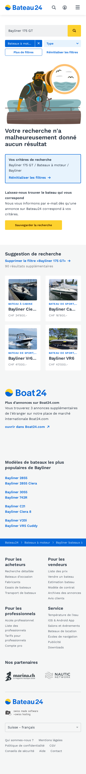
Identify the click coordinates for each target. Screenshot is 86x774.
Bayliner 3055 (16, 492)
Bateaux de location (62, 631)
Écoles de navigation (62, 636)
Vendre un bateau (61, 576)
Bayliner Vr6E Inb (25, 358)
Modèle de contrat (61, 587)
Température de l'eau (63, 615)
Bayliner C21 (15, 506)
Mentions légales (50, 740)
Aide (42, 751)
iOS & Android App (61, 620)
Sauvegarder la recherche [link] (33, 225)
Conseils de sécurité (19, 751)
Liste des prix (57, 571)
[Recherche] (54, 7)
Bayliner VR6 (61, 358)
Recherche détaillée (19, 571)
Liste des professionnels (15, 628)
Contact (56, 751)
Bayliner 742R (16, 497)
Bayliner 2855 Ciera (21, 483)
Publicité (54, 642)
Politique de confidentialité (24, 745)
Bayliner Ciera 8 (18, 512)
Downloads (56, 647)
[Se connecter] (65, 7)
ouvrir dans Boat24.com (25, 427)
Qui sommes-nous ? (19, 740)
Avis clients (56, 598)
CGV (52, 745)
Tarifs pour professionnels (15, 638)
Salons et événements (64, 625)
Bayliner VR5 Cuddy (21, 526)
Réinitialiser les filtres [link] (27, 178)
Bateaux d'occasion (19, 576)
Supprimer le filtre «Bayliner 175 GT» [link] (35, 261)
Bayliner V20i (16, 520)
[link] (38, 43)
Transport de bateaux (20, 592)
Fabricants (12, 582)
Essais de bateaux (18, 587)
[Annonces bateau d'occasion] (24, 7)
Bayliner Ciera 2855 (28, 309)
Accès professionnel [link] (19, 620)
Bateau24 (12, 542)
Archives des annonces (64, 592)
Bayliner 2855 (16, 478)
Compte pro (13, 645)
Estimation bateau (61, 582)
